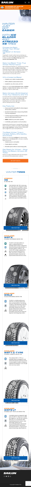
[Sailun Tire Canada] (7, 2)
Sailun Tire (18, 484)
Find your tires (15, 228)
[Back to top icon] (28, 484)
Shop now (15, 161)
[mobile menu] (29, 2)
